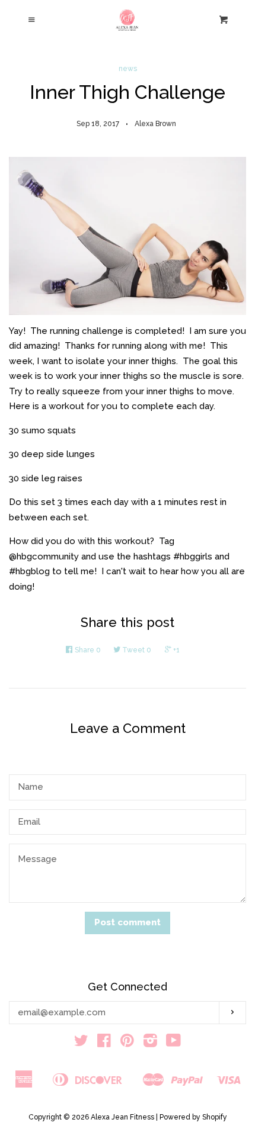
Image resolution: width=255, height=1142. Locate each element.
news (128, 69)
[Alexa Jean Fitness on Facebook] (104, 1043)
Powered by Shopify (193, 1117)
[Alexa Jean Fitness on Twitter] (81, 1043)
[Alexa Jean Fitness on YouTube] (173, 1043)
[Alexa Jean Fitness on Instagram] (150, 1043)
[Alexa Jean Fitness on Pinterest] (127, 1043)
